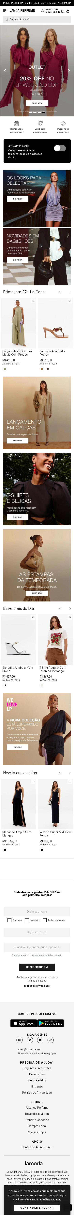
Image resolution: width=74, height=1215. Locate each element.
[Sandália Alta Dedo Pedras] (55, 335)
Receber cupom (37, 967)
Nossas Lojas (37, 1132)
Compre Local (37, 1126)
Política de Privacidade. (46, 1199)
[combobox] (37, 19)
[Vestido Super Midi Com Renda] (55, 816)
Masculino (35, 920)
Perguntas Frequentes (37, 1068)
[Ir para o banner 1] (30, 112)
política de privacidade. (37, 986)
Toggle (60, 148)
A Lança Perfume (37, 1107)
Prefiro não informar (57, 920)
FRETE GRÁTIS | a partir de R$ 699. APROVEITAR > (37, 3)
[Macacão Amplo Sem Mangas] (18, 816)
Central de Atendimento (37, 1147)
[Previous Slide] (60, 292)
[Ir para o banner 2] (35, 112)
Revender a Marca (37, 1114)
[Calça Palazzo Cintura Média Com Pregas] (18, 335)
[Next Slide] (70, 292)
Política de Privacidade (37, 1092)
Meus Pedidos (37, 1080)
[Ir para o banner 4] (43, 112)
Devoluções (37, 1074)
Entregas (37, 1086)
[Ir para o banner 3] (39, 112)
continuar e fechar (37, 1208)
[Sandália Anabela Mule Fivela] (18, 652)
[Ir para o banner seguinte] (68, 71)
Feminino (17, 920)
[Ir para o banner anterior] (6, 71)
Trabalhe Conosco (37, 1120)
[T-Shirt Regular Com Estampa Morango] (55, 652)
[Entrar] (43, 11)
